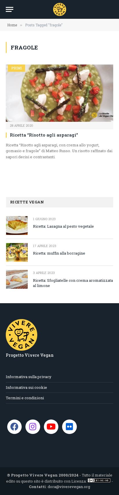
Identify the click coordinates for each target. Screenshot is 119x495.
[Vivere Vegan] (59, 9)
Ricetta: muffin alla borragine (59, 253)
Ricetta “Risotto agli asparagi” (44, 135)
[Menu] (9, 9)
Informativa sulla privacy (28, 376)
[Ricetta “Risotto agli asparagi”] (59, 93)
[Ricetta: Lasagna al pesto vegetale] (17, 225)
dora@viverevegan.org (69, 486)
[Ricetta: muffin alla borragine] (17, 252)
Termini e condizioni (25, 397)
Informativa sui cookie (26, 387)
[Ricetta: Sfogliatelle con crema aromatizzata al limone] (17, 279)
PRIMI (16, 68)
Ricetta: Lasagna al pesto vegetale (63, 226)
